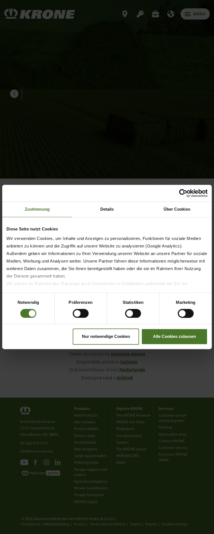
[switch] (81, 313)
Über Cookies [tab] (177, 209)
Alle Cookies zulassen (174, 336)
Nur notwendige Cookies (106, 336)
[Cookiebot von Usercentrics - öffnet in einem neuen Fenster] (183, 193)
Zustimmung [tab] (37, 209)
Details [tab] (107, 209)
